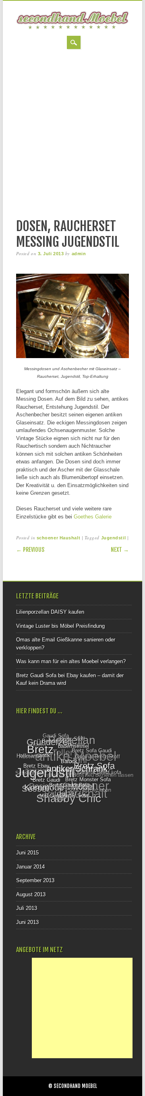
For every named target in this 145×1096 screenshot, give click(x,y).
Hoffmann (28, 755)
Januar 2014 (30, 867)
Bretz (41, 750)
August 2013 (31, 894)
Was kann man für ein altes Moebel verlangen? (71, 661)
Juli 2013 (26, 908)
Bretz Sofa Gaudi (92, 752)
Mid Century (52, 796)
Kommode (43, 787)
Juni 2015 (27, 853)
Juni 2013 (27, 922)
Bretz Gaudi (46, 781)
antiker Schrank (76, 770)
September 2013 (35, 880)
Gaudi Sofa (57, 736)
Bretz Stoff (73, 740)
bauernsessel (73, 748)
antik (45, 757)
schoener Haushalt (58, 537)
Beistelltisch (57, 741)
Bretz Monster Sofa (87, 781)
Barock (69, 763)
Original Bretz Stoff (98, 757)
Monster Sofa (71, 796)
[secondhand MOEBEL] (72, 28)
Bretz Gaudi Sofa (68, 786)
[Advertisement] (72, 134)
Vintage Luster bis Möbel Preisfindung (60, 626)
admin (79, 253)
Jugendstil (113, 537)
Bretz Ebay (36, 766)
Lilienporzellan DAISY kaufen (50, 612)
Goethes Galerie (93, 517)
